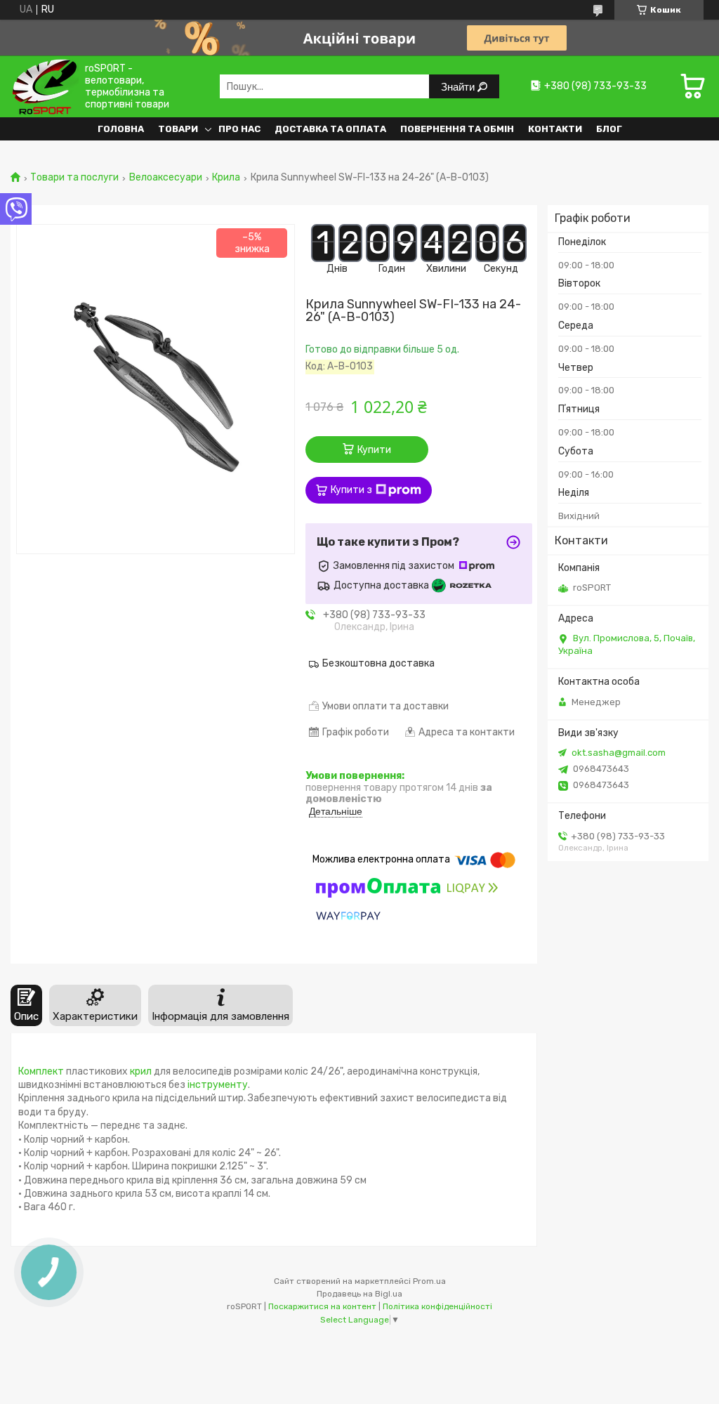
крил (141, 1071)
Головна (121, 129)
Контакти (555, 129)
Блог (609, 129)
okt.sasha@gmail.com (619, 752)
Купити (374, 450)
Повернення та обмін (457, 129)
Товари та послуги (74, 177)
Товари (178, 129)
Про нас (239, 129)
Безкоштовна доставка (378, 663)
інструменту (217, 1085)
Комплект (41, 1071)
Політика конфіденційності (437, 1306)
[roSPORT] (45, 86)
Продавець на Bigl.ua (359, 1294)
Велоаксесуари (165, 177)
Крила (226, 177)
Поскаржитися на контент (322, 1306)
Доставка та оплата (330, 129)
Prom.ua (429, 1281)
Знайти (459, 87)
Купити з (351, 490)
